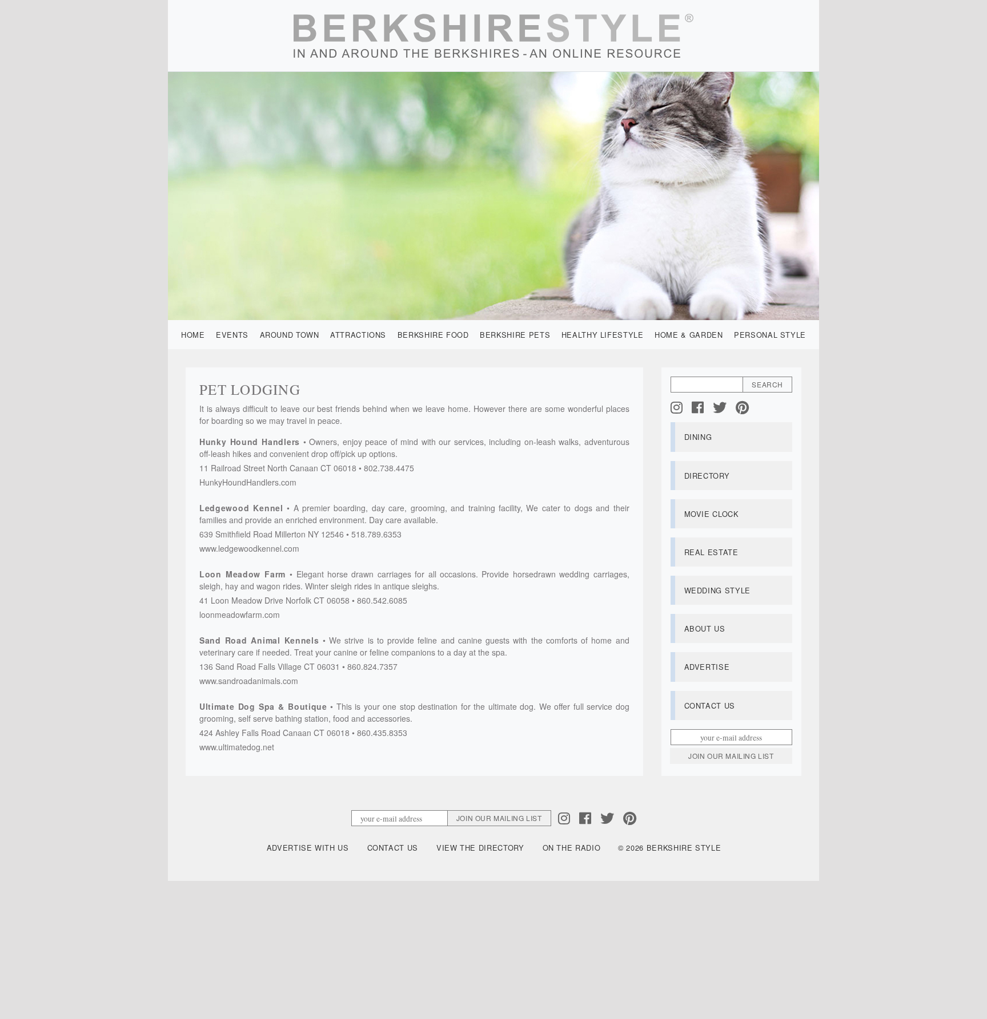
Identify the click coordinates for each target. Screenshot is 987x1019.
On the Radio (572, 847)
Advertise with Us (308, 847)
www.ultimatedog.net (236, 747)
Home (193, 334)
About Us (704, 628)
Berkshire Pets (515, 334)
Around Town (289, 334)
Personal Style (770, 334)
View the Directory (480, 847)
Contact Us (709, 705)
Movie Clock (711, 513)
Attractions (358, 334)
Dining (698, 436)
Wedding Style (717, 590)
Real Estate (711, 552)
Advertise (707, 666)
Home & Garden (689, 334)
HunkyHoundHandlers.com (247, 482)
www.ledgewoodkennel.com (249, 548)
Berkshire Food (433, 334)
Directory (707, 475)
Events (232, 334)
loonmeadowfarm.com (239, 614)
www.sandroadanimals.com (248, 680)
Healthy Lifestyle (602, 334)
